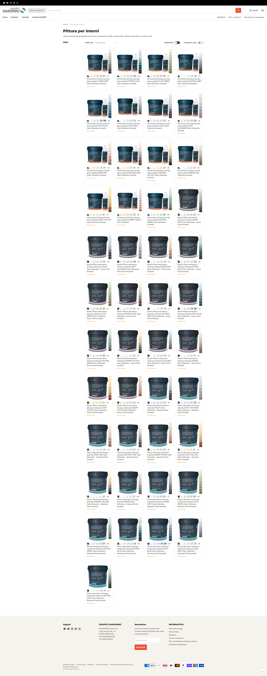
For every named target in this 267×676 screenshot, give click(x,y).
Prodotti (14, 17)
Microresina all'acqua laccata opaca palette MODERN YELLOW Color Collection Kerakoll (158, 174)
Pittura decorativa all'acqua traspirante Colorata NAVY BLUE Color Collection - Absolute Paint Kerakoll (158, 550)
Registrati (140, 647)
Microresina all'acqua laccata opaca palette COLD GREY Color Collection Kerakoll (128, 125)
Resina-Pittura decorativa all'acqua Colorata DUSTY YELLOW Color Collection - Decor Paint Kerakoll (97, 409)
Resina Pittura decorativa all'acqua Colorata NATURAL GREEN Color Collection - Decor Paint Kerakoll (98, 362)
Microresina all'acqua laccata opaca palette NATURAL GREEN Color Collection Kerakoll (158, 221)
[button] (254, 10)
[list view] (202, 42)
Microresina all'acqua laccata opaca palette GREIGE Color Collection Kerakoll (189, 172)
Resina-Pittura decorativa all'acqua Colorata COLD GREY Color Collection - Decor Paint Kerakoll (159, 362)
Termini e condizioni (176, 638)
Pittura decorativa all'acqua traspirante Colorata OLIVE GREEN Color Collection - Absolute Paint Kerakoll (188, 503)
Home (5, 17)
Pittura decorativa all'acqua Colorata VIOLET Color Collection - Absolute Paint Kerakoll (158, 409)
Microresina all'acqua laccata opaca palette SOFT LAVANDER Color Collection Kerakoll (189, 127)
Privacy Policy (174, 632)
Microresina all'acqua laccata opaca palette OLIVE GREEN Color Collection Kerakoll (158, 81)
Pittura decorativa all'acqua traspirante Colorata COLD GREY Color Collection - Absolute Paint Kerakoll (188, 550)
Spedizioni (221, 17)
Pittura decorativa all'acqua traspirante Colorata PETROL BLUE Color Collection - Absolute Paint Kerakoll (128, 550)
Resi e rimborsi (235, 17)
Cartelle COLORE (39, 17)
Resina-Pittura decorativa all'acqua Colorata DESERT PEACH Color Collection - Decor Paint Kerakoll (127, 409)
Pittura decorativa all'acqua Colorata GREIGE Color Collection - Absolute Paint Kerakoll (128, 503)
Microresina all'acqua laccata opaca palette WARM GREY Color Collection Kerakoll (98, 81)
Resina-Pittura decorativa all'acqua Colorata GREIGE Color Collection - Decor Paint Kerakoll (189, 362)
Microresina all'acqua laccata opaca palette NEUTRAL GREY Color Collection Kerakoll (190, 81)
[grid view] (199, 42)
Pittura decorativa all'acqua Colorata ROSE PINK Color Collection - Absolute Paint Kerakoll (97, 456)
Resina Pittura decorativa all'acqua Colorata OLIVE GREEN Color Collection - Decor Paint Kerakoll (97, 315)
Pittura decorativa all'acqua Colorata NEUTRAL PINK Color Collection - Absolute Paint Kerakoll (129, 456)
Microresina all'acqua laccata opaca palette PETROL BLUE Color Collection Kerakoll (128, 81)
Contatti (25, 17)
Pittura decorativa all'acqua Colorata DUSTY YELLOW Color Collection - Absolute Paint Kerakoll (188, 456)
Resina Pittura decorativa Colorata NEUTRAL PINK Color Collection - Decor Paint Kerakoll (129, 315)
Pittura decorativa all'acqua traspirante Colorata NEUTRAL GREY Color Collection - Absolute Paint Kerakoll (99, 597)
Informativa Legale (176, 628)
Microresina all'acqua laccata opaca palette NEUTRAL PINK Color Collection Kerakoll (129, 172)
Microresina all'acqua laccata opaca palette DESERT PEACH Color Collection (129, 219)
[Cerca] (238, 10)
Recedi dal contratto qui (177, 644)
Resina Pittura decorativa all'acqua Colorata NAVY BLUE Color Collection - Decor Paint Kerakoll (190, 315)
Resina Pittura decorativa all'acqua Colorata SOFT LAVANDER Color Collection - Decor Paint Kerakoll (128, 268)
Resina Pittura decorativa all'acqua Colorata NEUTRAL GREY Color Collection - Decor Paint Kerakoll (159, 315)
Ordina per (89, 43)
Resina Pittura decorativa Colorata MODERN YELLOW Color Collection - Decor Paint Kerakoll (128, 362)
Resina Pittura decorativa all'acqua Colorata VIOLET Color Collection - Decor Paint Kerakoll (98, 268)
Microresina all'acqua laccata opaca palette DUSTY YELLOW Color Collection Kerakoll (99, 219)
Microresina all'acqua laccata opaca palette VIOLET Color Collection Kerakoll (158, 125)
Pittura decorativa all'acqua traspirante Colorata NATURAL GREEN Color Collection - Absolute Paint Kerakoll (99, 550)
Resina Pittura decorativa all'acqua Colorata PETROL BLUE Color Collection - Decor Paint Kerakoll (189, 268)
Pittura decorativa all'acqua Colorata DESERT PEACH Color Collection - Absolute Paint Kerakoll (159, 456)
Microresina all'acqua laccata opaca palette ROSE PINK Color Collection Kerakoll (98, 172)
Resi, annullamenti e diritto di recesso (183, 641)
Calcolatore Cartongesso (254, 17)
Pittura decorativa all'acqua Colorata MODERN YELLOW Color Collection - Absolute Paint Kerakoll (98, 503)
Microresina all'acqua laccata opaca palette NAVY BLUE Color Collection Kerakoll (98, 125)
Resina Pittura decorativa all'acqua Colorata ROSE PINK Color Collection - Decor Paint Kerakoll (159, 268)
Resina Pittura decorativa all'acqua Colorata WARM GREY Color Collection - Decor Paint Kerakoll (189, 221)
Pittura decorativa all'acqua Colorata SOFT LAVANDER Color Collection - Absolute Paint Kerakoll (188, 409)
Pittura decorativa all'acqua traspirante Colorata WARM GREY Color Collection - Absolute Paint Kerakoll (158, 503)
